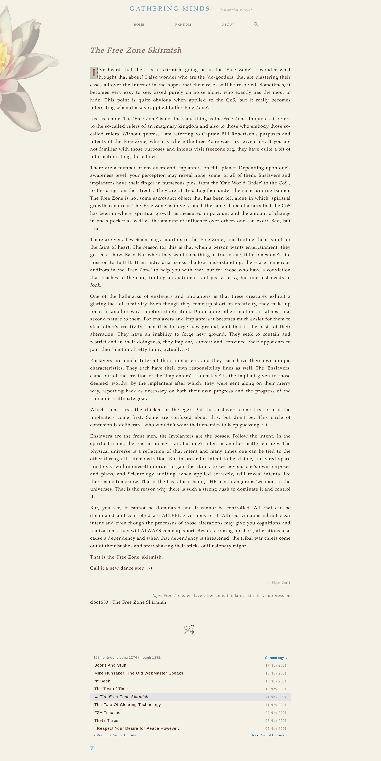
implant (235, 596)
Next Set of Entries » (270, 735)
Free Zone (174, 596)
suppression (278, 596)
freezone (215, 596)
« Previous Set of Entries (114, 735)
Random (183, 24)
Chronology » (276, 658)
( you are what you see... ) (235, 9)
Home (139, 24)
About (228, 24)
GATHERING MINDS (170, 9)
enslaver (195, 596)
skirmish (254, 596)
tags (156, 596)
